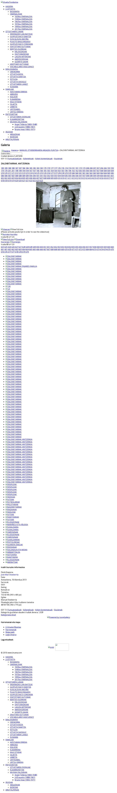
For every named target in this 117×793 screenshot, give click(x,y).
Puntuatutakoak (14, 158)
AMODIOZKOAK (21, 59)
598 (87, 175)
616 (101, 178)
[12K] (8, 286)
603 (9, 178)
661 (2, 249)
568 (101, 170)
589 (23, 175)
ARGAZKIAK (15, 134)
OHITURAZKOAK (22, 54)
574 (30, 173)
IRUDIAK (9, 132)
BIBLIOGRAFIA (11, 69)
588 (16, 175)
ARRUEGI (14, 94)
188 (9, 168)
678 (16, 252)
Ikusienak (58, 158)
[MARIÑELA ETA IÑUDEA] (16, 524)
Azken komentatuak (43, 158)
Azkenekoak (28, 158)
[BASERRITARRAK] (13, 507)
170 (2, 170)
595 (66, 175)
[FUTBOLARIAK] (12, 502)
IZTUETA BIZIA (16, 74)
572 (16, 173)
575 (37, 173)
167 (30, 170)
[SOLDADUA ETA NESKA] (16, 549)
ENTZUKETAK (11, 114)
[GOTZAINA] (11, 554)
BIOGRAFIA (14, 11)
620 (16, 180)
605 (23, 178)
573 (23, 173)
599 (94, 175)
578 (59, 173)
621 (23, 180)
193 (108, 168)
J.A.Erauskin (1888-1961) (25, 127)
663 (16, 249)
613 (80, 178)
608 (45, 178)
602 (2, 178)
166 (37, 170)
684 (87, 249)
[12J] (7, 289)
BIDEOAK (14, 137)
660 (108, 247)
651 (45, 247)
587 (9, 175)
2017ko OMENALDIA (23, 29)
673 (94, 249)
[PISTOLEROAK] (12, 542)
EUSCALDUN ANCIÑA (19, 39)
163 (59, 170)
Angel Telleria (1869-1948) (26, 124)
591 (37, 175)
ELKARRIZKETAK (17, 119)
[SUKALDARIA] (11, 527)
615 (94, 178)
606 (30, 178)
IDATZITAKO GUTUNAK (20, 46)
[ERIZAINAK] (11, 509)
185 (30, 168)
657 (87, 247)
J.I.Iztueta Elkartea (13, 627)
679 (23, 252)
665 (30, 249)
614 (87, 178)
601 (108, 175)
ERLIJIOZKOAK (21, 51)
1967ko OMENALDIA (23, 21)
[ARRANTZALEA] (12, 552)
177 (52, 168)
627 (16, 247)
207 (94, 168)
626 (9, 247)
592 (45, 175)
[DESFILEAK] (11, 484)
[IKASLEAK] (10, 512)
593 (52, 175)
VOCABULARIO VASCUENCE (22, 66)
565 (80, 170)
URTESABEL (15, 109)
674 (101, 249)
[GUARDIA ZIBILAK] (14, 544)
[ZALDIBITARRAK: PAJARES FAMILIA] (21, 266)
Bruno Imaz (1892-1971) (25, 129)
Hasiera (14, 150)
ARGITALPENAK (12, 139)
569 (108, 170)
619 (9, 180)
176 (59, 168)
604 (16, 178)
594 (59, 175)
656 (80, 247)
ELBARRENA (15, 99)
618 (2, 180)
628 (23, 247)
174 (66, 168)
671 (73, 249)
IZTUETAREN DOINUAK (20, 117)
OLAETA (13, 104)
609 (52, 178)
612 (73, 178)
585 (108, 173)
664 (23, 249)
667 (45, 249)
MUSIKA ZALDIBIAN (18, 122)
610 (59, 178)
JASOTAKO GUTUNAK (19, 64)
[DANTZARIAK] (12, 517)
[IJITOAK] (9, 499)
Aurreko (13, 234)
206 (101, 168)
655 (73, 247)
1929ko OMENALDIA (23, 16)
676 (2, 252)
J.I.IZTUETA (10, 9)
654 (66, 247)
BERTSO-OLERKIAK (18, 49)
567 (94, 170)
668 (52, 249)
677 (9, 252)
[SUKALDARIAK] (12, 539)
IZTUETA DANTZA (18, 76)
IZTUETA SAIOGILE (18, 81)
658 (94, 247)
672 (80, 249)
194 (23, 170)
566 (87, 170)
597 (80, 175)
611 (66, 178)
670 (66, 249)
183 (37, 168)
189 (2, 168)
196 (66, 170)
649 (30, 247)
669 (59, 249)
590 (30, 175)
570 (2, 173)
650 (37, 247)
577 (52, 173)
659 (101, 247)
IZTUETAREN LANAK (14, 31)
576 (45, 173)
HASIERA (9, 6)
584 (101, 173)
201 (9, 170)
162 (73, 170)
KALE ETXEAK (15, 102)
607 (37, 178)
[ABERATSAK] (11, 562)
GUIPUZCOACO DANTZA (20, 36)
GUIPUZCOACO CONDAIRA (21, 44)
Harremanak (10, 629)
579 (66, 173)
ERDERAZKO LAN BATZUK (21, 34)
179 (45, 168)
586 (2, 175)
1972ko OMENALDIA (23, 24)
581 (80, 173)
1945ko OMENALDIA (23, 19)
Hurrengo (5, 242)
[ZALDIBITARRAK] (13, 256)
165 (45, 170)
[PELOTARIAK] (11, 504)
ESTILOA (13, 79)
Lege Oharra (10, 634)
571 (9, 173)
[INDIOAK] (10, 497)
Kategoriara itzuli (8, 615)
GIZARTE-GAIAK (21, 61)
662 (9, 249)
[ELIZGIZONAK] (12, 522)
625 (2, 247)
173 (80, 168)
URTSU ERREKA (16, 112)
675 (108, 249)
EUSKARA (14, 87)
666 (37, 249)
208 (87, 168)
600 (101, 175)
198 (16, 170)
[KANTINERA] (11, 557)
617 (108, 178)
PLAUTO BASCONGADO (20, 41)
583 (94, 173)
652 (52, 247)
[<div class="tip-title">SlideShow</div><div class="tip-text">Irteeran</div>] (5, 229)
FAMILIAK (9, 89)
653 (59, 247)
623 (37, 180)
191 (73, 168)
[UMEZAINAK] (11, 532)
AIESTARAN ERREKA (18, 92)
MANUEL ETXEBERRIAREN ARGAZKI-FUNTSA (39, 150)
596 (73, 175)
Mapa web (9, 632)
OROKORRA (15, 71)
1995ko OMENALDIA (23, 26)
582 (87, 173)
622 (30, 180)
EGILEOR (13, 97)
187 (16, 168)
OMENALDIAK (16, 14)
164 (52, 170)
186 (23, 168)
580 (73, 173)
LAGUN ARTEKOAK (23, 56)
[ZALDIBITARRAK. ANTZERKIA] (18, 439)
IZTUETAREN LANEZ (19, 84)
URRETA (13, 107)
